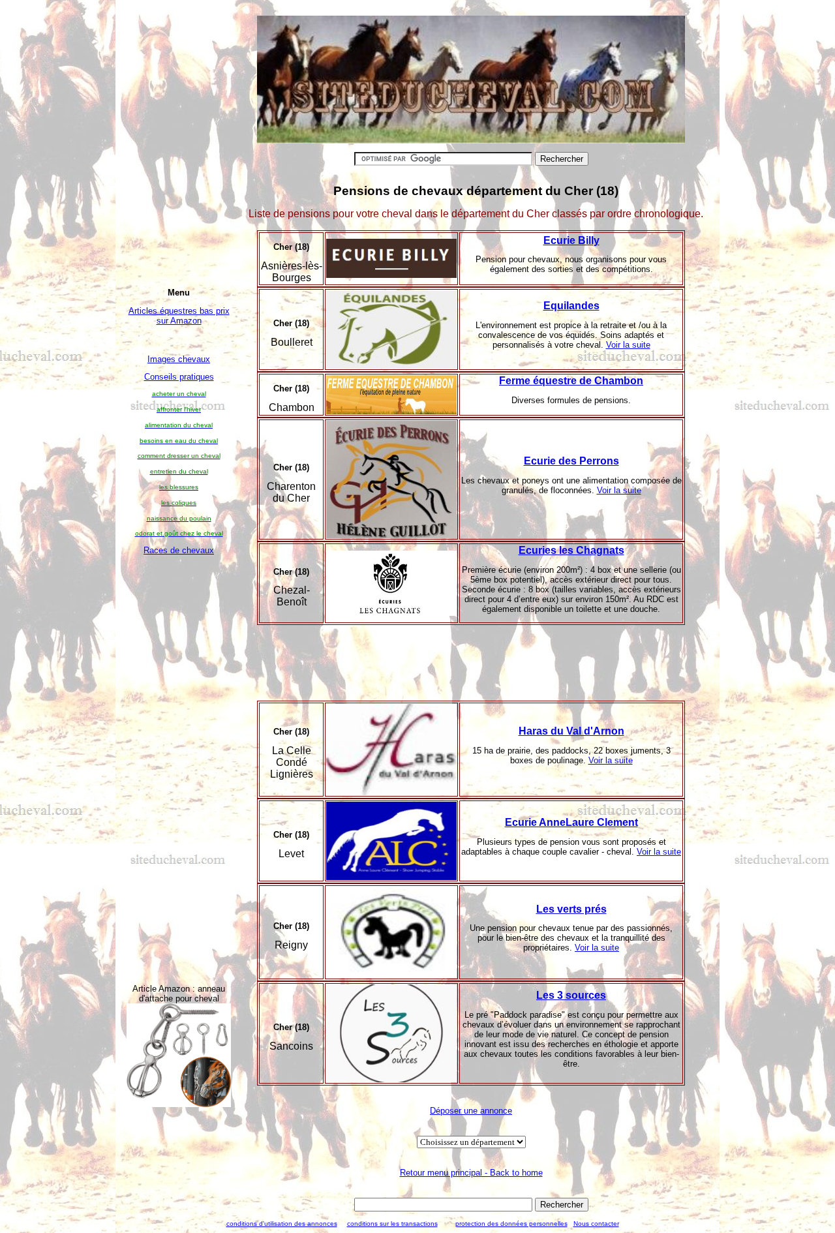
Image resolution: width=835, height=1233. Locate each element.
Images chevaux (178, 359)
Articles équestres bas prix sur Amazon (179, 316)
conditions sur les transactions (392, 1223)
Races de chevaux (179, 550)
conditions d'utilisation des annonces (281, 1223)
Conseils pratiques (179, 377)
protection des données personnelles (511, 1223)
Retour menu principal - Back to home (471, 1173)
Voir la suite (628, 345)
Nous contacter (596, 1223)
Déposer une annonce (471, 1111)
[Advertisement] (179, 759)
